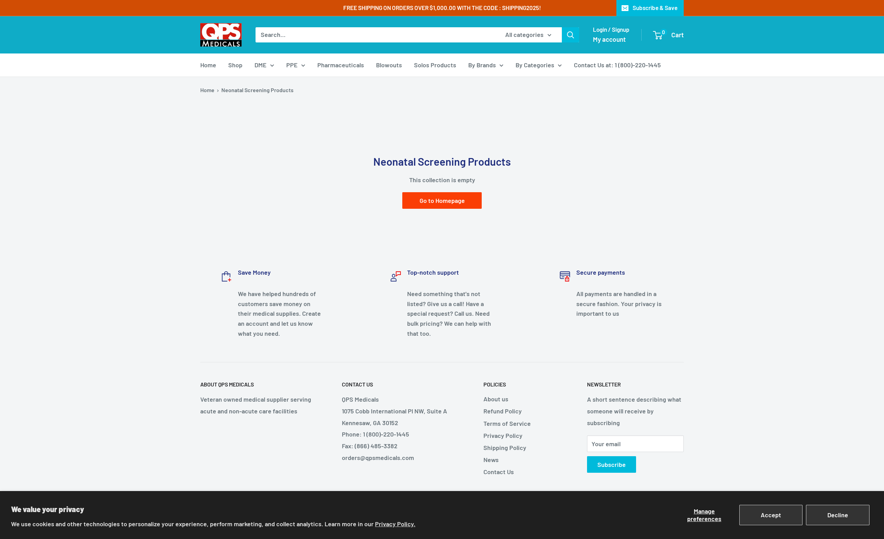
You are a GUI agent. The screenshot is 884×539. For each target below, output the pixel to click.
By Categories (535, 65)
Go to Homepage (442, 200)
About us (495, 399)
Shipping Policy (504, 447)
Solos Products (435, 65)
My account (609, 39)
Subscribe (611, 464)
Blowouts (389, 65)
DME (260, 65)
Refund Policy (502, 411)
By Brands (482, 65)
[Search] (570, 34)
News (491, 459)
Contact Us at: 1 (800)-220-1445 (617, 65)
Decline (837, 515)
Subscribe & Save (655, 7)
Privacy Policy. (395, 524)
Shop (235, 65)
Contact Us (498, 472)
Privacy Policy (502, 435)
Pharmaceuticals (340, 65)
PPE (292, 65)
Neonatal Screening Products (257, 90)
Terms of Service (507, 423)
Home (208, 65)
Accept (771, 515)
